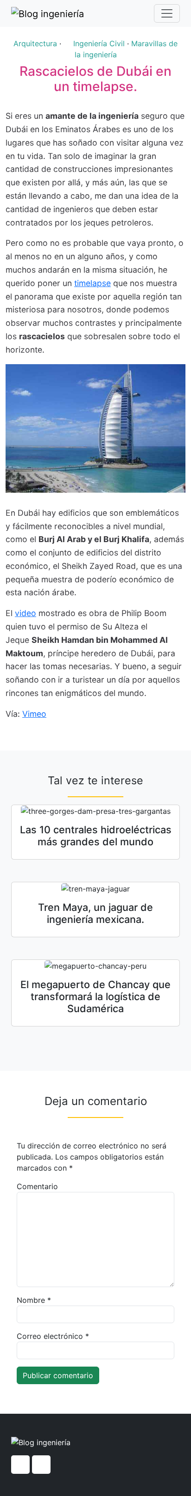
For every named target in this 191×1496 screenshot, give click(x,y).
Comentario (37, 1186)
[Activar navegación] (167, 13)
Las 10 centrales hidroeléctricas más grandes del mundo (96, 836)
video (25, 613)
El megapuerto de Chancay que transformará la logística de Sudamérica (95, 996)
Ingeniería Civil (99, 43)
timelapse (92, 283)
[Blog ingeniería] (47, 13)
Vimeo (34, 714)
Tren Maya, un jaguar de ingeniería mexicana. (95, 913)
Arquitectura (35, 43)
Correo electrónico (53, 1336)
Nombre (34, 1300)
